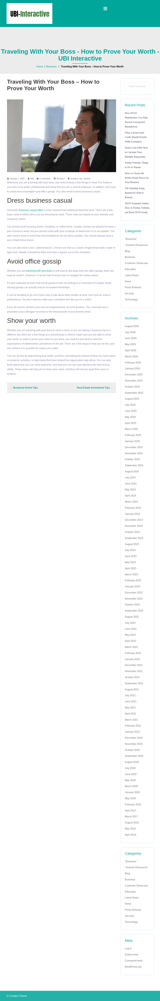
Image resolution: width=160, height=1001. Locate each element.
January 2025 (132, 441)
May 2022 (130, 635)
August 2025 (132, 398)
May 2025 (130, 417)
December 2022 (134, 592)
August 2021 (132, 689)
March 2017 (131, 816)
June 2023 (131, 556)
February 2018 (133, 804)
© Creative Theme (17, 996)
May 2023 (130, 562)
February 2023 (133, 580)
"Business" (131, 239)
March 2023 (131, 574)
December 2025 (134, 374)
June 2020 (131, 774)
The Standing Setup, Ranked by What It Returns (135, 193)
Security (129, 293)
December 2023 (134, 520)
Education (130, 269)
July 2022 (130, 623)
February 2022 (133, 653)
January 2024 (132, 514)
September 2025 (134, 393)
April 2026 (130, 350)
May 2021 (130, 707)
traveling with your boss (39, 270)
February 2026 (133, 362)
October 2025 (132, 386)
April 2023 (130, 568)
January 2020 (132, 792)
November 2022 (134, 598)
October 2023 (132, 532)
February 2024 (133, 508)
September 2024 (134, 465)
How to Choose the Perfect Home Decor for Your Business (137, 178)
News (128, 281)
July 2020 (130, 768)
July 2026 (130, 332)
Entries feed (131, 954)
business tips (76, 178)
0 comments (45, 178)
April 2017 (130, 810)
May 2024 (130, 489)
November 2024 (134, 453)
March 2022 (131, 647)
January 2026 (132, 368)
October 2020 (132, 750)
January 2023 (132, 586)
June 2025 (131, 411)
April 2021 (130, 713)
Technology (131, 299)
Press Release (133, 287)
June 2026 (131, 338)
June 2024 (131, 483)
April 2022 (130, 641)
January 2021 (132, 731)
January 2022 (132, 659)
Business (51, 66)
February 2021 (133, 725)
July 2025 (130, 405)
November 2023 (134, 526)
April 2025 (130, 423)
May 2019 (130, 798)
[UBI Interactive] (29, 13)
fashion (87, 178)
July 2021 (130, 695)
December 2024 (134, 447)
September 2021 (134, 683)
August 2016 (132, 822)
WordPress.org (133, 966)
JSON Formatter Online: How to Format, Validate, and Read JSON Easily (137, 208)
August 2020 (132, 762)
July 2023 (130, 550)
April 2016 (130, 834)
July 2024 (130, 477)
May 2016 (130, 828)
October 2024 (132, 459)
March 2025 (131, 429)
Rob (32, 178)
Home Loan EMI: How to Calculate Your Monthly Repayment (136, 152)
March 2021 (131, 719)
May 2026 (130, 344)
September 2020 (134, 756)
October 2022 (132, 604)
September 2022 (134, 610)
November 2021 (134, 671)
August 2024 (132, 471)
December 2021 (134, 665)
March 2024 (131, 501)
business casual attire (31, 210)
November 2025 (134, 380)
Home (39, 66)
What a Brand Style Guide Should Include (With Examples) (136, 137)
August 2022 (132, 616)
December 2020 (134, 738)
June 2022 (131, 629)
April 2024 (130, 495)
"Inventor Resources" (136, 245)
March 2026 (131, 356)
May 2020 (130, 780)
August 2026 (132, 326)
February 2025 (133, 435)
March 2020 (131, 786)
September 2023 (134, 538)
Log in (128, 948)
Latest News (132, 275)
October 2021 (132, 677)
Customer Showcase (136, 263)
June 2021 (131, 701)
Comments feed (133, 960)
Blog (127, 251)
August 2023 (132, 544)
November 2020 (134, 744)
